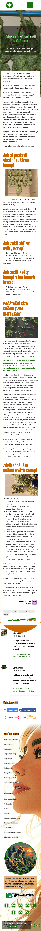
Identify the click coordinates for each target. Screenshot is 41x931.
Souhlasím (12, 927)
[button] (9, 5)
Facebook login (29, 710)
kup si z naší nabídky (22, 619)
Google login (12, 710)
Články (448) (20, 32)
